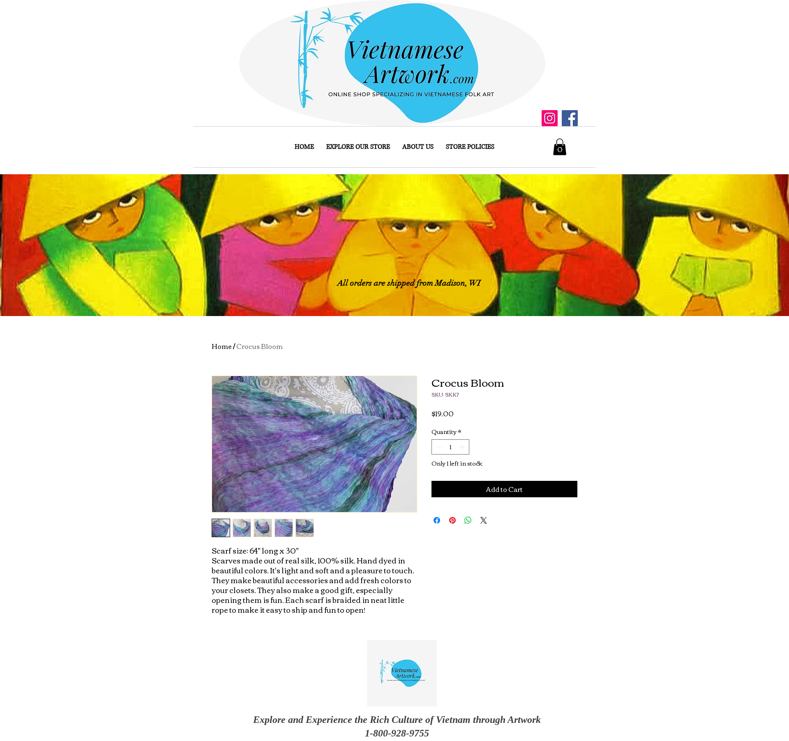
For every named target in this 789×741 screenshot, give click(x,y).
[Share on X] (484, 520)
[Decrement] (438, 447)
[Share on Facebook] (437, 520)
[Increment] (463, 447)
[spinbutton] (450, 447)
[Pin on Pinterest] (452, 520)
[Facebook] (570, 118)
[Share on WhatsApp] (468, 520)
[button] (560, 147)
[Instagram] (550, 118)
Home (222, 346)
